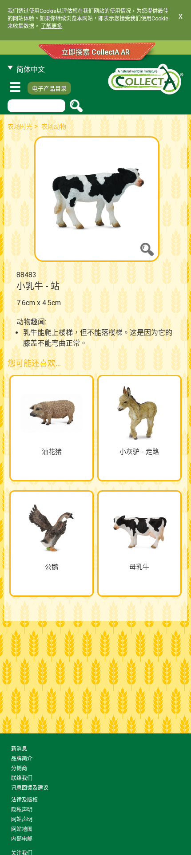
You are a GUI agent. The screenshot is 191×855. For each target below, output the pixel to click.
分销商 (19, 768)
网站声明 (21, 819)
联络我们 (21, 778)
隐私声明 (21, 810)
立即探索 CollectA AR (95, 52)
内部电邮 (21, 839)
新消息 (19, 749)
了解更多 (51, 26)
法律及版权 (24, 800)
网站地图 (21, 829)
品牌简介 (21, 759)
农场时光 (20, 126)
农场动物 (53, 126)
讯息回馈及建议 (29, 788)
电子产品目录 (49, 88)
